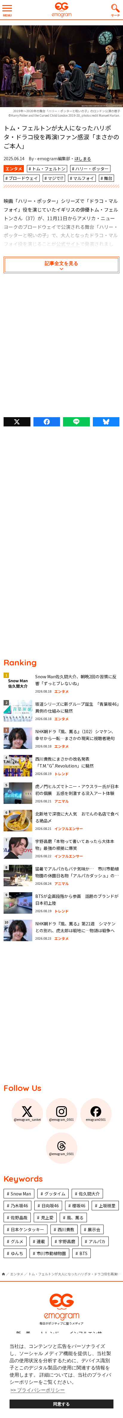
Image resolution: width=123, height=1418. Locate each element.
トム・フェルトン (48, 169)
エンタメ (13, 169)
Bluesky (106, 421)
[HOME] (3, 1274)
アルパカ (97, 1241)
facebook (46, 421)
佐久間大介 (89, 1194)
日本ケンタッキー (27, 1229)
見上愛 (47, 1217)
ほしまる (82, 158)
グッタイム (54, 1194)
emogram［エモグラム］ (61, 9)
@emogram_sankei (27, 1119)
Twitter (17, 421)
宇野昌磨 (67, 1241)
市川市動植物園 (51, 1253)
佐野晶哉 (19, 1217)
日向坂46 (50, 1206)
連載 (41, 1241)
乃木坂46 (19, 1206)
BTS (83, 1253)
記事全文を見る (61, 263)
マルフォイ (83, 178)
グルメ (17, 1241)
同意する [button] (61, 1404)
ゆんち (17, 1253)
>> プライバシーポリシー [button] (37, 1390)
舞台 (108, 178)
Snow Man (21, 1194)
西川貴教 (66, 1229)
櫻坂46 (78, 1206)
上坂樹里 (107, 1206)
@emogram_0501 (61, 1119)
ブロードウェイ (23, 178)
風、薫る (75, 1217)
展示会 (94, 1229)
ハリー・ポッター (92, 169)
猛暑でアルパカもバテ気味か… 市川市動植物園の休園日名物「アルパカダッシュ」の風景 (77, 875)
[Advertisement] (61, 346)
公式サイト (68, 243)
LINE (76, 421)
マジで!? (55, 178)
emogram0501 (96, 1119)
